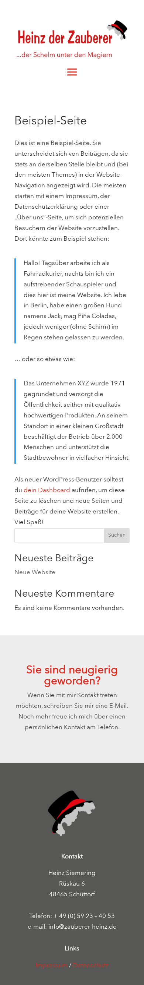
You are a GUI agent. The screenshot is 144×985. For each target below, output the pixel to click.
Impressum (51, 966)
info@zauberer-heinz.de (82, 927)
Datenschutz (91, 966)
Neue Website (34, 572)
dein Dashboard (47, 490)
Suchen (117, 535)
